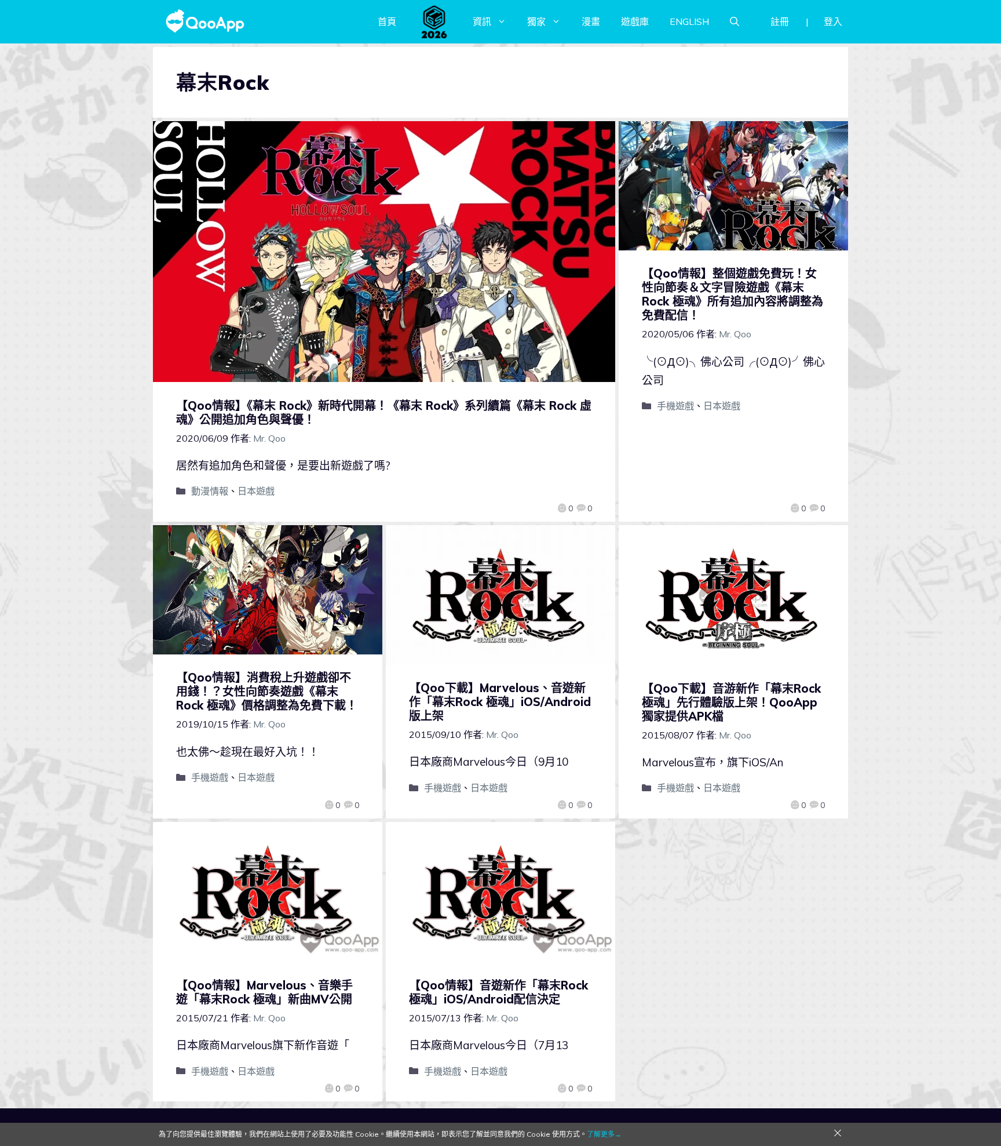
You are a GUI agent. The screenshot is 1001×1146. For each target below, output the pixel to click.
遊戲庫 (635, 21)
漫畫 (591, 21)
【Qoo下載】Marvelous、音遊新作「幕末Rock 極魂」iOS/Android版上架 (500, 702)
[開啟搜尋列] (734, 21)
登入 (833, 21)
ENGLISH (689, 21)
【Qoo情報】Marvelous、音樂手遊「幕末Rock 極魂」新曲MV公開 (264, 992)
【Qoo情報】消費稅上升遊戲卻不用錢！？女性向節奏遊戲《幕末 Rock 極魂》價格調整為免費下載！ (266, 691)
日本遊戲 (256, 491)
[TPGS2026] (434, 21)
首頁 (387, 21)
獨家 (536, 21)
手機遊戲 (675, 406)
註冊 (779, 21)
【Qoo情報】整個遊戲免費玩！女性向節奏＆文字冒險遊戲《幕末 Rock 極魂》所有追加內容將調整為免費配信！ (732, 294)
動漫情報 (209, 491)
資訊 (482, 21)
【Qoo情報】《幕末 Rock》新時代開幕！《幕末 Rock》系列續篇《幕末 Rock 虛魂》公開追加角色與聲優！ (383, 412)
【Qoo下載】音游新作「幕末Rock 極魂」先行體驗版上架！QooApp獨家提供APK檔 (731, 702)
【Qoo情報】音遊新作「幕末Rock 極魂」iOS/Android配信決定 (498, 992)
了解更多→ (604, 1134)
